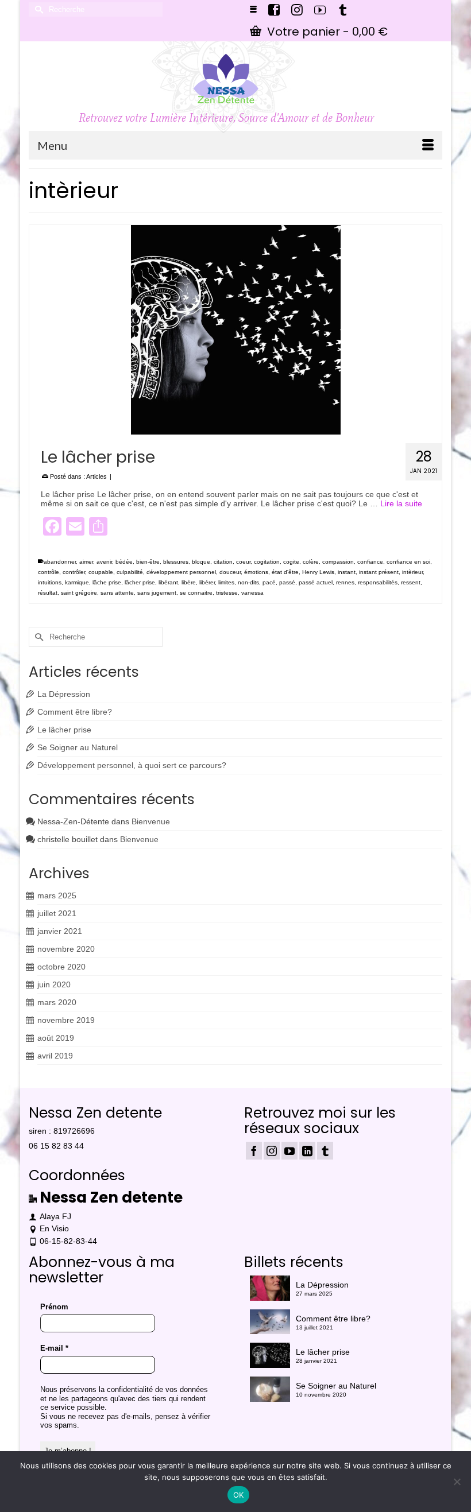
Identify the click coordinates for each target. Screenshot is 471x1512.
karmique (77, 582)
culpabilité (130, 572)
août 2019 (55, 1037)
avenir (104, 562)
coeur (243, 562)
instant (347, 572)
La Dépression (63, 694)
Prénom (54, 1306)
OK (238, 1494)
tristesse (227, 593)
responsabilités (377, 582)
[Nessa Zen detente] (226, 78)
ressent (410, 582)
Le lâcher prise (64, 729)
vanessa (252, 593)
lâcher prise (140, 582)
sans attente (117, 593)
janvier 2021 (59, 931)
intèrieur (412, 572)
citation (223, 562)
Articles (96, 476)
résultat (47, 593)
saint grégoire (79, 593)
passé (287, 582)
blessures (175, 562)
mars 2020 (56, 1002)
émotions (256, 572)
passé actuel (316, 582)
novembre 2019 (66, 1020)
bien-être (148, 562)
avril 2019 (55, 1055)
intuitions (49, 582)
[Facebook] (254, 1151)
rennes (345, 582)
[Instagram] (272, 1151)
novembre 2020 (66, 948)
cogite (291, 562)
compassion (338, 562)
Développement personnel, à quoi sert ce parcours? (131, 765)
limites (226, 582)
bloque (201, 562)
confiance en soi (408, 562)
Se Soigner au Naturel (77, 747)
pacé (269, 582)
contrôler (74, 572)
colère (311, 562)
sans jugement (156, 593)
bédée (124, 562)
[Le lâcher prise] (235, 330)
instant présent (379, 572)
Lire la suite (401, 503)
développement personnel (181, 572)
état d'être (285, 572)
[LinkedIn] (307, 1151)
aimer (86, 562)
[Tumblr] (325, 1151)
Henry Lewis (318, 572)
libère (189, 582)
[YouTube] (289, 1151)
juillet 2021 (56, 913)
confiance (370, 562)
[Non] (456, 1481)
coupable (100, 572)
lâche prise (106, 582)
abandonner (60, 562)
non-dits (248, 582)
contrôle (48, 572)
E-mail (54, 1348)
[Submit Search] (37, 9)
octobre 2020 (61, 966)
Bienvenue (151, 821)
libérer (207, 582)
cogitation (267, 562)
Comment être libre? (74, 711)
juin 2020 (54, 984)
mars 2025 (56, 895)
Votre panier (326, 32)
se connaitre (196, 593)
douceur (230, 572)
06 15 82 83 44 (56, 1145)
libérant (168, 582)
